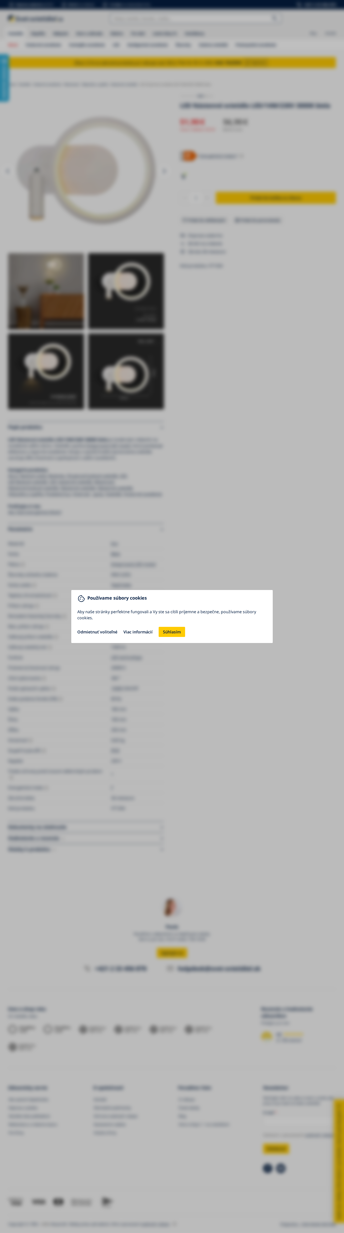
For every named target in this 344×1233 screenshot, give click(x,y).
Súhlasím (172, 632)
